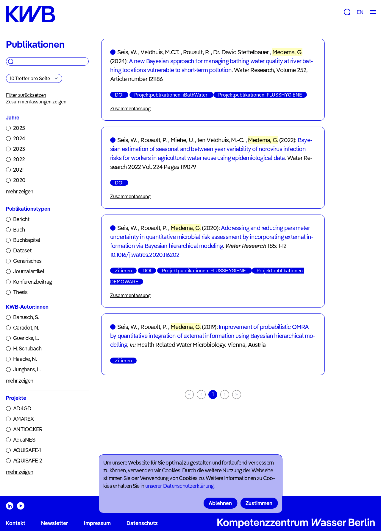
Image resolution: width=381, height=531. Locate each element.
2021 (18, 169)
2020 (19, 180)
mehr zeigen (19, 191)
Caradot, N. (26, 327)
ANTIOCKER (28, 429)
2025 (19, 128)
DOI (119, 95)
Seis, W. (127, 52)
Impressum (97, 523)
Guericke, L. (26, 338)
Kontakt (15, 523)
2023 (19, 148)
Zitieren (123, 271)
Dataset (22, 250)
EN (360, 12)
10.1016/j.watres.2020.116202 (144, 254)
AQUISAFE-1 (27, 450)
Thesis (20, 292)
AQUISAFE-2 (27, 460)
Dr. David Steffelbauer (240, 52)
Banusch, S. (26, 317)
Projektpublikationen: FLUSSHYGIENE (260, 95)
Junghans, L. (26, 369)
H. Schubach (27, 348)
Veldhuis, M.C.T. (159, 52)
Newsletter (54, 523)
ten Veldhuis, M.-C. (220, 140)
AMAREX (23, 418)
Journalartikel (28, 271)
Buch (19, 229)
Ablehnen (220, 503)
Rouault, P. (196, 52)
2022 (19, 159)
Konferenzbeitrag (32, 281)
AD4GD (22, 408)
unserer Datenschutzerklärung (179, 485)
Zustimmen (259, 503)
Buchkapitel (26, 240)
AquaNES (24, 439)
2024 (19, 138)
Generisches (27, 260)
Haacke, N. (25, 358)
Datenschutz (142, 523)
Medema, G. (287, 52)
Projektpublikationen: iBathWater (171, 95)
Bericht (21, 219)
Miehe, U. (182, 140)
